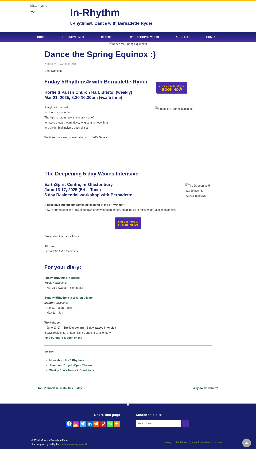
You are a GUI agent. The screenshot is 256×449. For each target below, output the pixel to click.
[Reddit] (96, 424)
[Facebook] (69, 424)
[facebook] (119, 443)
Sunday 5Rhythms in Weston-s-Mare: (69, 297)
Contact (212, 37)
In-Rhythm (95, 12)
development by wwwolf (74, 444)
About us (182, 37)
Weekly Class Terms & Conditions (71, 370)
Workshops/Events (144, 37)
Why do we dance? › (206, 388)
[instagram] (127, 443)
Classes (107, 37)
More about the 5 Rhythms (66, 360)
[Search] (185, 423)
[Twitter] (83, 424)
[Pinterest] (103, 424)
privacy (168, 442)
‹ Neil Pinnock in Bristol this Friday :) (60, 388)
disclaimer (181, 442)
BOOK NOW (172, 88)
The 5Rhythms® (73, 37)
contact (219, 442)
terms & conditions (201, 442)
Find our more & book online (63, 337)
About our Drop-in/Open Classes (70, 365)
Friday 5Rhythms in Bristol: (62, 277)
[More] (117, 424)
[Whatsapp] (110, 424)
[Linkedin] (90, 424)
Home (41, 37)
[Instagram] (76, 424)
